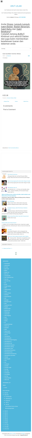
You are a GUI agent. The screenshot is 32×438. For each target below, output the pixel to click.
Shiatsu (6, 320)
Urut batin (9, 229)
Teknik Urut (6, 325)
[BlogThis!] (4, 95)
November (8, 396)
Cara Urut (6, 279)
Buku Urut (6, 273)
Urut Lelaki (6, 371)
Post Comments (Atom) (13, 147)
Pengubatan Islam (8, 305)
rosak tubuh (6, 313)
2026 (5, 392)
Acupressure (7, 263)
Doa (5, 282)
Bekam (5, 270)
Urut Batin (6, 365)
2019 (5, 420)
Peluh (15, 97)
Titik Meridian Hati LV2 (12, 187)
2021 (5, 417)
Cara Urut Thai (7, 280)
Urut (5, 362)
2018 (5, 422)
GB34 (5, 287)
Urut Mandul (7, 372)
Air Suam (6, 267)
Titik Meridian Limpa (8, 348)
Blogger (23, 433)
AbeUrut (9, 55)
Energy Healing (7, 286)
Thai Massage (7, 332)
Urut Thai (6, 376)
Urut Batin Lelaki (7, 367)
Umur (5, 360)
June (7, 404)
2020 (5, 418)
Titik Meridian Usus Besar (9, 355)
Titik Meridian (7, 336)
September (8, 398)
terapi (5, 329)
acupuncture (7, 265)
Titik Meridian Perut (8, 351)
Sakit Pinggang (7, 315)
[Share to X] (6, 95)
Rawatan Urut (7, 310)
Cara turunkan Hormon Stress (12, 54)
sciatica (6, 319)
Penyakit (6, 306)
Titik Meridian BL (7, 338)
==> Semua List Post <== (7, 248)
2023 (5, 413)
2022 (5, 415)
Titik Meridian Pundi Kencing (10, 353)
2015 (5, 428)
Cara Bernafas (7, 275)
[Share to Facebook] (7, 95)
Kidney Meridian (7, 296)
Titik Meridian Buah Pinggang (10, 339)
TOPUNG (6, 357)
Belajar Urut (6, 272)
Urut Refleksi (7, 374)
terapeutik (6, 327)
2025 (5, 394)
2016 (5, 426)
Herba (5, 291)
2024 (5, 411)
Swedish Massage (8, 324)
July (6, 402)
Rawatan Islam (7, 308)
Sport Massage (10, 201)
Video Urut (6, 379)
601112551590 (22, 17)
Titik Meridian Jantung (9, 346)
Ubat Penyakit (7, 358)
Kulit (5, 298)
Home (16, 101)
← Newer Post (6, 101)
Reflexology (6, 312)
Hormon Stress (10, 97)
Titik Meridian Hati (8, 343)
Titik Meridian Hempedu (9, 345)
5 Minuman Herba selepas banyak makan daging (17, 236)
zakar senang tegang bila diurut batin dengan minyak (18, 181)
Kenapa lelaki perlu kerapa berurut (9, 222)
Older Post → (26, 101)
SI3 (5, 322)
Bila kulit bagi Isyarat (9, 408)
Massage (6, 300)
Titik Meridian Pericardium (9, 350)
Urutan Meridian (7, 377)
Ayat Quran (6, 268)
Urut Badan (6, 364)
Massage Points (7, 301)
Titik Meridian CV (7, 341)
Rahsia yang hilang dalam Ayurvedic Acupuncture (18, 216)
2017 (5, 424)
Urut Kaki (6, 369)
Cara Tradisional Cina (8, 277)
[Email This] (3, 95)
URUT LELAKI (16, 6)
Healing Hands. (7, 289)
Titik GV (6, 334)
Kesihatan (6, 294)
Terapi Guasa (7, 331)
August (7, 400)
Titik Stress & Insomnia (12, 174)
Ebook (5, 284)
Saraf (5, 317)
